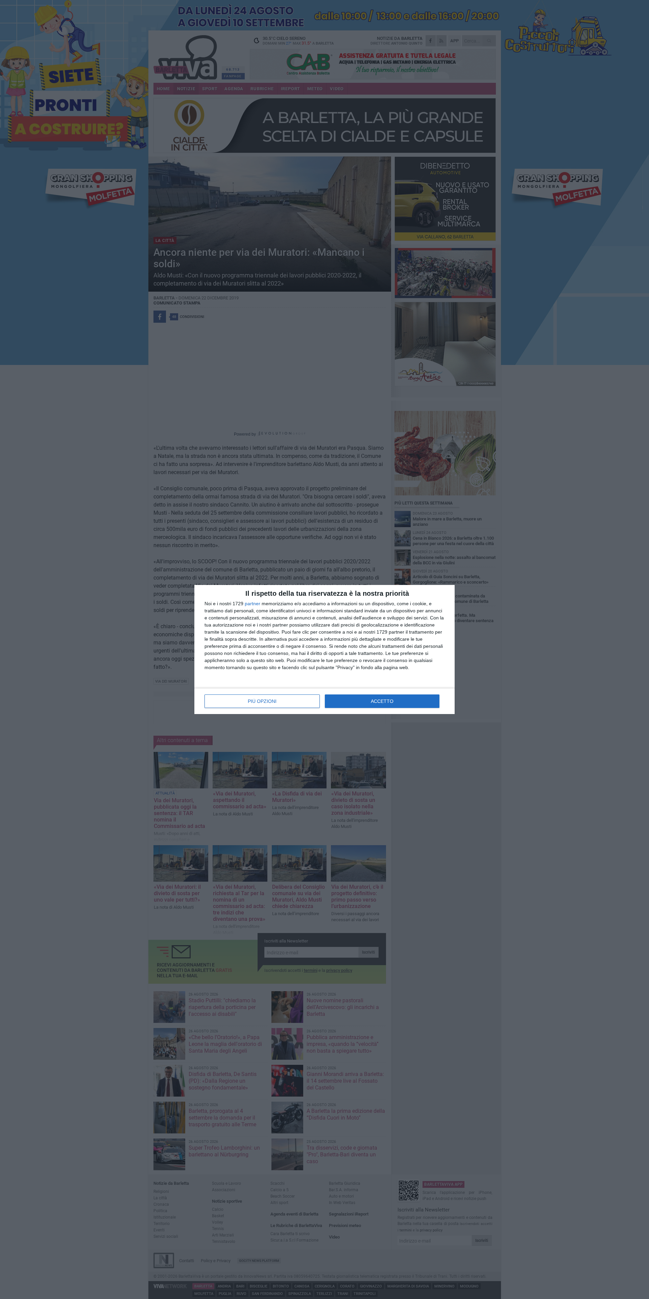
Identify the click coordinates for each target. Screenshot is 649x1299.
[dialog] (324, 649)
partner (252, 603)
